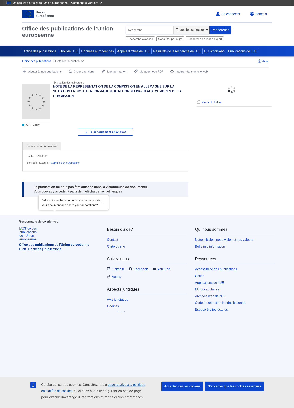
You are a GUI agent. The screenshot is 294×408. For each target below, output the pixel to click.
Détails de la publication (42, 146)
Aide (265, 61)
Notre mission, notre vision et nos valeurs (224, 239)
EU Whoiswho (214, 51)
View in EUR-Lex (211, 102)
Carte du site (116, 246)
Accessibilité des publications (216, 269)
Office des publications (40, 51)
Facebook (141, 269)
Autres (116, 276)
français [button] (261, 14)
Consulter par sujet (170, 38)
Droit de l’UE (69, 51)
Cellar (199, 276)
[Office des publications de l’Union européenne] (38, 13)
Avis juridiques (117, 299)
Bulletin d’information (210, 246)
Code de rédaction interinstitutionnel (220, 302)
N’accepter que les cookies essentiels (234, 386)
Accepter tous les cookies (182, 386)
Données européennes (97, 51)
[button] (103, 202)
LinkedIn (118, 269)
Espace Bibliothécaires (211, 309)
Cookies (113, 306)
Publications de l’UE (242, 51)
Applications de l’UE (209, 282)
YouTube (163, 269)
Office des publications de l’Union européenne (67, 31)
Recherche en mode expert (204, 38)
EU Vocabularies (207, 289)
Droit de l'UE (32, 125)
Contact (112, 239)
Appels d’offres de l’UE (133, 51)
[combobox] (149, 30)
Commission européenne (65, 162)
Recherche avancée (140, 38)
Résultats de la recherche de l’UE (177, 51)
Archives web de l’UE (210, 296)
